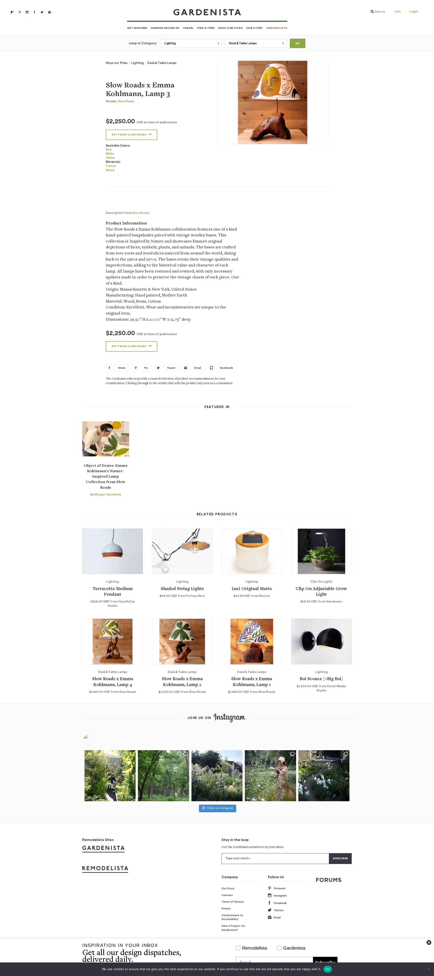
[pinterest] (20, 12)
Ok (328, 969)
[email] (49, 12)
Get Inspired (137, 28)
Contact (227, 895)
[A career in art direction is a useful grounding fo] (323, 775)
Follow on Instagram (220, 808)
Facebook (280, 903)
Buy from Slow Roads (129, 134)
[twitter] (42, 12)
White (110, 153)
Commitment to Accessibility (232, 917)
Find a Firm (206, 28)
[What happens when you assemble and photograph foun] (163, 775)
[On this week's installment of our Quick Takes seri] (270, 775)
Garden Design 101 (165, 28)
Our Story (254, 28)
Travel (188, 28)
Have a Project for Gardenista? (233, 928)
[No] (428, 969)
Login (414, 11)
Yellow (110, 157)
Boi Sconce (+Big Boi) (321, 679)
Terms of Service (233, 901)
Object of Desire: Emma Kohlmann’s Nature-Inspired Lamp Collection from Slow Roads (105, 477)
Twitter (279, 910)
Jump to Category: (143, 43)
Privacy (226, 908)
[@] (95, 740)
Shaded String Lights (182, 589)
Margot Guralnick (107, 494)
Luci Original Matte (252, 589)
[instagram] (27, 12)
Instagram (280, 895)
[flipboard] (12, 12)
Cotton (111, 165)
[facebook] (34, 12)
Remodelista (277, 28)
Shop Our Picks (230, 28)
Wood (110, 170)
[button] (376, 11)
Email (277, 917)
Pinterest (280, 888)
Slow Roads (126, 101)
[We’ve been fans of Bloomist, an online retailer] (110, 775)
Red (108, 149)
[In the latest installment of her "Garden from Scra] (217, 775)
